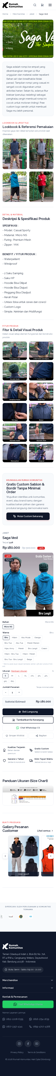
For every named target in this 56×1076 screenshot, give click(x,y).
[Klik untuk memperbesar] (14, 350)
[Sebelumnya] (5, 856)
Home (5, 14)
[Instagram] (19, 1043)
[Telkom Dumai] (8, 916)
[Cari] (35, 5)
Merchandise (19, 14)
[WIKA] (27, 916)
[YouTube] (36, 1043)
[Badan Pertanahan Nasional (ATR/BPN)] (17, 916)
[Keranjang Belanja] (42, 5)
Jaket (31, 14)
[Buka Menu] (50, 5)
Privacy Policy (17, 1052)
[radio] (8, 626)
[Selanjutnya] (51, 856)
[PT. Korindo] (37, 916)
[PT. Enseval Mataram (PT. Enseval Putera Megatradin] (47, 916)
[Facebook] (28, 1043)
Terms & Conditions (36, 1052)
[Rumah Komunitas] (12, 5)
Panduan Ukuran (19, 671)
